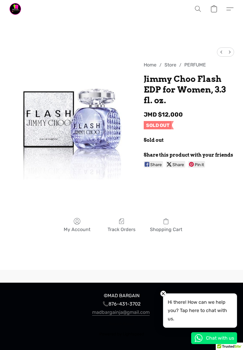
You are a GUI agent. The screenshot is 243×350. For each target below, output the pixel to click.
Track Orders (121, 229)
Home (150, 65)
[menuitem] (221, 52)
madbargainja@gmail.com (121, 312)
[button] (15, 9)
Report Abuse (121, 323)
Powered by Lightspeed (121, 334)
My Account (77, 229)
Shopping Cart (166, 229)
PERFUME (195, 65)
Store (170, 65)
